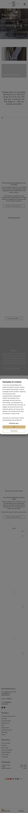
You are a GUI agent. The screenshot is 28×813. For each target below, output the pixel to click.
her (21, 420)
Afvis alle (14, 431)
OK (14, 427)
